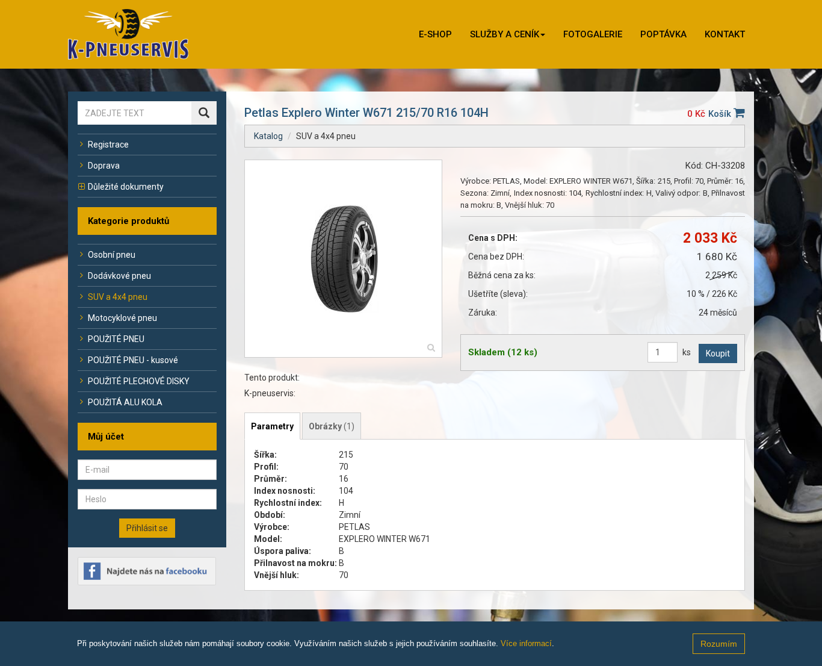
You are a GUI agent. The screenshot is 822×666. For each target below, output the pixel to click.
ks (686, 352)
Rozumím (718, 644)
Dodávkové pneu (119, 276)
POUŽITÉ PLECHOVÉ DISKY (139, 381)
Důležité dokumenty (126, 186)
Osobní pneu (111, 255)
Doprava (104, 165)
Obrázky (331, 426)
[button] (507, 34)
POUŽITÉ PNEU (116, 339)
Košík (721, 113)
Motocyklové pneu (122, 318)
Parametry (272, 426)
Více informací (526, 643)
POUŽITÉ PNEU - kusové (133, 360)
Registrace (108, 144)
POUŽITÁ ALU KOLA (125, 402)
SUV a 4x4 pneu (117, 297)
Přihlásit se (147, 528)
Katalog (268, 136)
